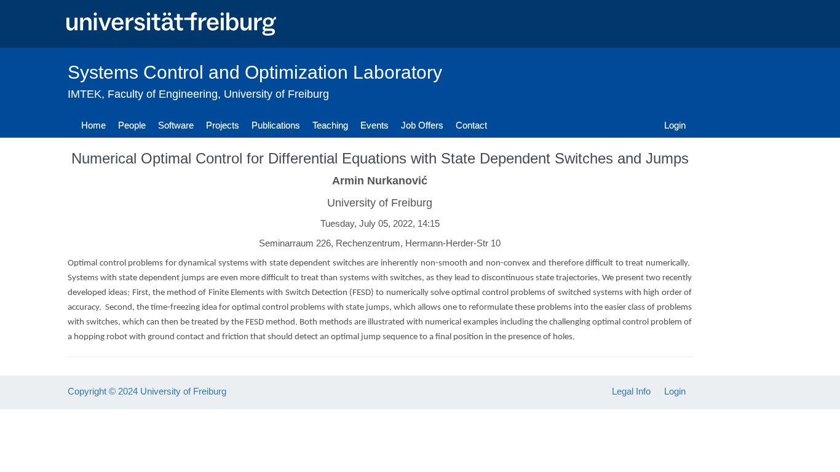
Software (176, 125)
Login (675, 125)
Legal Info (631, 391)
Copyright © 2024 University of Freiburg (147, 391)
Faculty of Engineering (163, 94)
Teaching (330, 125)
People (132, 125)
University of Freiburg (276, 94)
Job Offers (422, 125)
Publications (276, 125)
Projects (222, 125)
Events (374, 125)
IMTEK (84, 94)
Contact (471, 125)
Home (93, 125)
